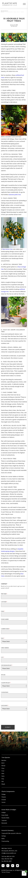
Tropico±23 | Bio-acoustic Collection (11, 833)
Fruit (3, 771)
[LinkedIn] (17, 865)
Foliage (4, 794)
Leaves (3, 802)
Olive (3, 773)
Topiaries (4, 820)
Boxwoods (4, 823)
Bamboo (4, 760)
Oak (3, 781)
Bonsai (3, 765)
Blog (2, 12)
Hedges (4, 812)
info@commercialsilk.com (9, 853)
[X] (7, 865)
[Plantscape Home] (9, 4)
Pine (3, 778)
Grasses (4, 799)
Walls (3, 838)
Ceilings (4, 836)
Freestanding (5, 841)
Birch (3, 763)
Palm (3, 776)
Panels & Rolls (5, 817)
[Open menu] (23, 4)
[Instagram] (3, 865)
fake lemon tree (7, 249)
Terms (3, 872)
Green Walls (5, 815)
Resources (4, 11)
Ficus (3, 768)
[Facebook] (12, 865)
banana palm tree (15, 194)
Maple (3, 784)
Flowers (4, 797)
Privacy (8, 872)
